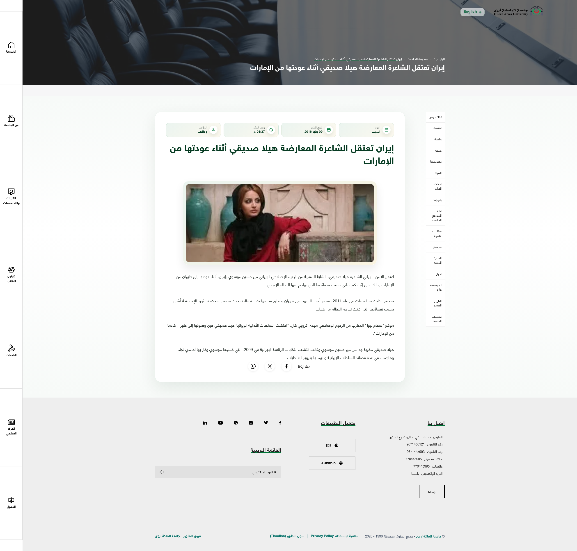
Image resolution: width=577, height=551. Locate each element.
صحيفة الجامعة (418, 58)
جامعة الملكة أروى (428, 537)
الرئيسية (439, 58)
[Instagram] (251, 423)
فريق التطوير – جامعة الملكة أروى (178, 536)
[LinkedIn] (205, 423)
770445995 (413, 458)
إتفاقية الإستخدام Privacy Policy (335, 536)
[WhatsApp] (253, 366)
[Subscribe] (161, 472)
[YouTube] (220, 423)
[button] (11, 121)
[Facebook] (286, 366)
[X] (270, 366)
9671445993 (416, 451)
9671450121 (416, 444)
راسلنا (415, 473)
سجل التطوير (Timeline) (287, 536)
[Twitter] (266, 423)
